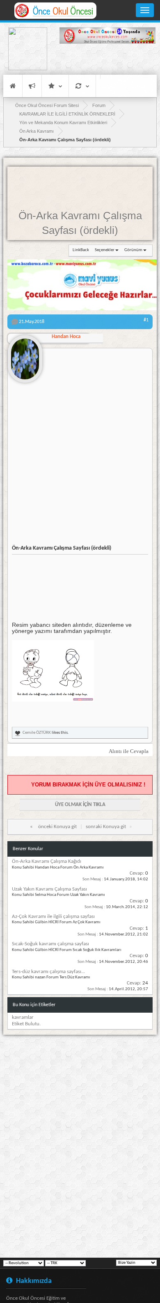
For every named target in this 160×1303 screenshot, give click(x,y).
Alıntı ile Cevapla (129, 751)
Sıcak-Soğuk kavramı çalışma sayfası (50, 944)
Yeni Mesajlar (32, 86)
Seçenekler (104, 250)
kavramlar (23, 1017)
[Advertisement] (107, 60)
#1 (146, 320)
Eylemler (82, 86)
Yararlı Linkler (55, 86)
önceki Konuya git (57, 826)
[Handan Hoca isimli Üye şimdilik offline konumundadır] (25, 355)
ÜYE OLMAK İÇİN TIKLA (80, 804)
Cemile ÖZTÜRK (37, 733)
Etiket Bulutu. (26, 1024)
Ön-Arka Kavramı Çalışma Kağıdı (46, 861)
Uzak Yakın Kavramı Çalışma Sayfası (49, 889)
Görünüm (133, 250)
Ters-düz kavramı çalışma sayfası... (48, 971)
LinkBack (81, 250)
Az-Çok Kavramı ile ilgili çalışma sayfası (53, 916)
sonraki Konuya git (106, 826)
